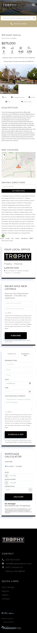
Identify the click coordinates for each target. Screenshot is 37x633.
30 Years (10, 466)
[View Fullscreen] (4, 162)
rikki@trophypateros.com (19, 563)
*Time (6, 388)
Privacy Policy (12, 442)
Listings (7, 238)
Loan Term (8, 461)
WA (12, 238)
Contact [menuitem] (6, 599)
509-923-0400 (20, 23)
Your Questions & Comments (15, 396)
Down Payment (10, 479)
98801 (31, 238)
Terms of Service (23, 442)
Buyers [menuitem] (5, 591)
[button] (34, 18)
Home (2, 238)
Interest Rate (10, 486)
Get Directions (18, 191)
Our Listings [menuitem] (8, 587)
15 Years (19, 466)
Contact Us (8, 273)
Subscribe (16, 336)
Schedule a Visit (25, 354)
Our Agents (16, 273)
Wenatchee (24, 238)
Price (7, 472)
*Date (7, 379)
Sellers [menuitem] (5, 595)
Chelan (17, 238)
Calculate (18, 497)
